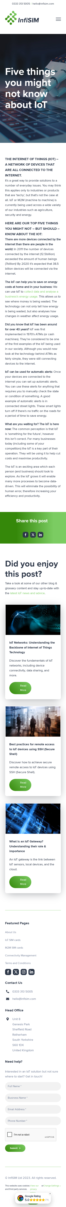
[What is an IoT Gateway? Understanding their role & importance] (33, 819)
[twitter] (16, 972)
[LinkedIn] (40, 534)
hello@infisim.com (43, 3)
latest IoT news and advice (27, 593)
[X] (33, 534)
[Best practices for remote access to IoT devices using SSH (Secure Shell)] (33, 721)
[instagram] (24, 972)
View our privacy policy (34, 1189)
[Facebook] (25, 534)
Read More (23, 688)
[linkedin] (31, 972)
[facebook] (8, 972)
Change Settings (51, 1185)
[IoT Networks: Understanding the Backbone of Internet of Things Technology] (33, 620)
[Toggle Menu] (58, 19)
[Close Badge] (50, 1193)
